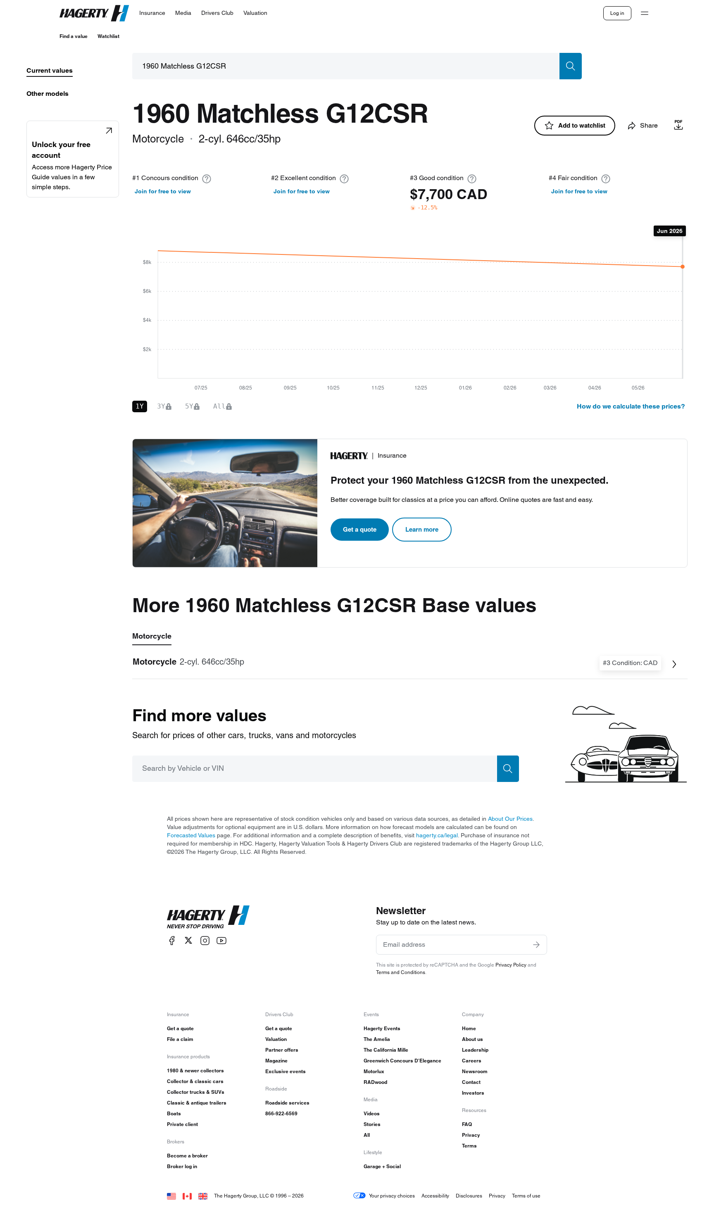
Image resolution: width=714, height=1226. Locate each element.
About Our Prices (510, 818)
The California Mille (386, 1050)
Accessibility (435, 1195)
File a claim (180, 1039)
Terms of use (526, 1195)
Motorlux (374, 1071)
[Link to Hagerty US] (171, 1195)
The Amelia (377, 1039)
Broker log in (182, 1166)
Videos (372, 1113)
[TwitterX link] (188, 940)
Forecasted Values (191, 835)
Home (469, 1028)
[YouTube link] (221, 940)
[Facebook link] (172, 940)
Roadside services (287, 1102)
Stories (372, 1124)
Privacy (471, 1135)
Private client (182, 1124)
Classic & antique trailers (196, 1102)
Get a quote (359, 529)
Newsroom (475, 1071)
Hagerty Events (382, 1028)
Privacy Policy (510, 964)
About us (472, 1039)
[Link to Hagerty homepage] (208, 917)
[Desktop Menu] (644, 13)
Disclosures (469, 1195)
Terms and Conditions (400, 972)
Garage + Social (382, 1166)
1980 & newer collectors (195, 1070)
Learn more (421, 529)
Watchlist (108, 36)
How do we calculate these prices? (631, 406)
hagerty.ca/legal (437, 835)
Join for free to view (163, 191)
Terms (469, 1145)
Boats (174, 1113)
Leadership (475, 1050)
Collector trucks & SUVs (195, 1092)
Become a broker (187, 1155)
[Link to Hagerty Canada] (187, 1195)
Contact (471, 1082)
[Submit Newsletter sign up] (536, 944)
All (367, 1135)
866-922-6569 (281, 1113)
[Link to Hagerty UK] (202, 1195)
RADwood (375, 1082)
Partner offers (281, 1050)
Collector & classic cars (195, 1081)
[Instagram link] (205, 940)
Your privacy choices (392, 1195)
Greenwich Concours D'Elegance (402, 1060)
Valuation (276, 1039)
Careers (471, 1060)
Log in (617, 13)
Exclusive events (285, 1071)
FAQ (467, 1124)
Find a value (74, 36)
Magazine (276, 1060)
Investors (473, 1092)
